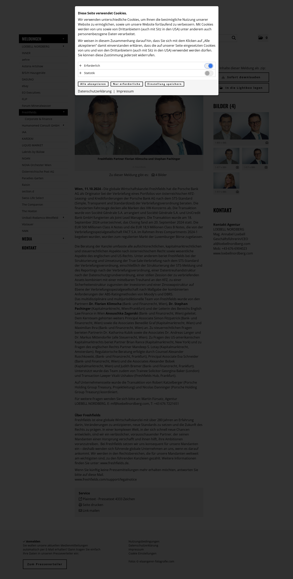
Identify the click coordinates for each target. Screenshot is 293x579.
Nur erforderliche (127, 84)
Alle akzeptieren (93, 84)
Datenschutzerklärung (95, 91)
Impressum (125, 91)
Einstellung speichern (164, 84)
